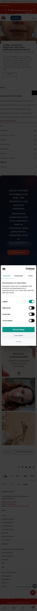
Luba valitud (18, 335)
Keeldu (18, 341)
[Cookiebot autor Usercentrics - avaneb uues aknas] (26, 269)
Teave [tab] (30, 276)
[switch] (32, 307)
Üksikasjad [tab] (18, 276)
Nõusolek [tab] (6, 276)
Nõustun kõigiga (18, 329)
